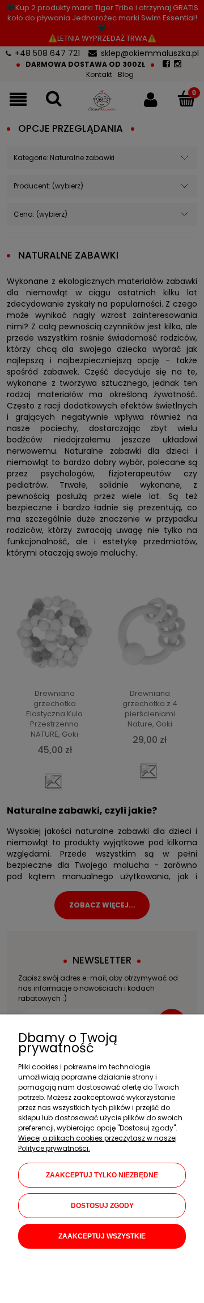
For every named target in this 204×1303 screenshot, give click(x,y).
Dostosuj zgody (102, 1206)
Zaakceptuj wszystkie (102, 1236)
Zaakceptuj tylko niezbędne (102, 1175)
